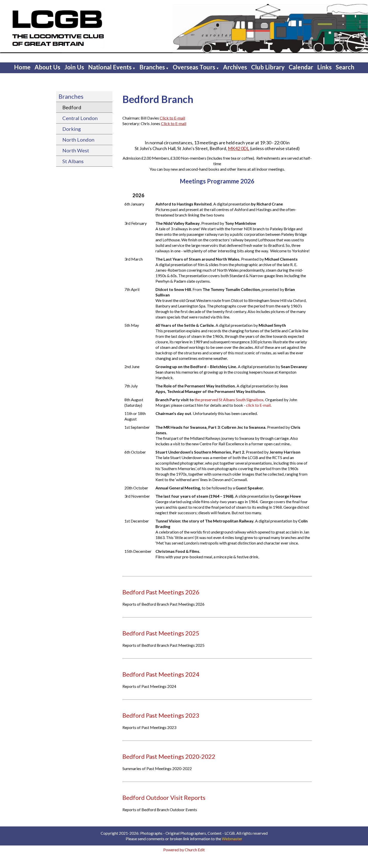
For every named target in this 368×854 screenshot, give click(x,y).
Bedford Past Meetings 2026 (160, 592)
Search (345, 67)
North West (75, 150)
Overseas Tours (194, 67)
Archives (235, 67)
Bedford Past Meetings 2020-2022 (168, 756)
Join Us (74, 67)
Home (22, 67)
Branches (152, 67)
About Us (47, 67)
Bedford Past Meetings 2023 (160, 715)
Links (324, 67)
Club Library (268, 67)
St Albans (73, 161)
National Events (110, 67)
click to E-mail (258, 405)
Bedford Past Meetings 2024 (160, 674)
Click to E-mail (172, 118)
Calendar (301, 67)
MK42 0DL (238, 148)
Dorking (71, 129)
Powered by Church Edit (184, 849)
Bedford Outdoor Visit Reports (163, 797)
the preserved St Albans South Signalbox (229, 399)
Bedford (71, 107)
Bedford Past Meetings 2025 (160, 633)
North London (78, 140)
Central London (80, 118)
